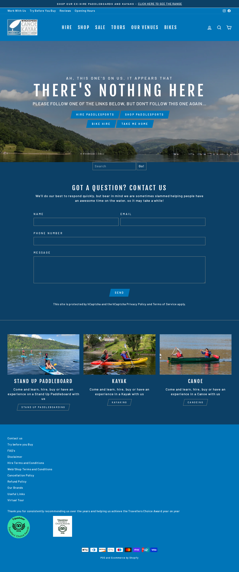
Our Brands (15, 487)
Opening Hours (85, 10)
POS (102, 557)
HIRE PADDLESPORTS (95, 114)
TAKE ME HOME (135, 123)
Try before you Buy (20, 444)
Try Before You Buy (43, 10)
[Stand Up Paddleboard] (43, 354)
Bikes (170, 27)
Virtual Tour (15, 500)
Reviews (65, 10)
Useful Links (16, 494)
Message (42, 252)
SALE (100, 27)
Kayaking (119, 402)
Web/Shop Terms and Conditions (29, 469)
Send (119, 292)
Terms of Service (165, 304)
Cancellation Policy (20, 475)
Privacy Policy (136, 304)
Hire (67, 27)
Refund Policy (17, 481)
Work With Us (16, 10)
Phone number (48, 233)
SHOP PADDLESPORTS (144, 114)
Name (39, 214)
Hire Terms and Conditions (25, 462)
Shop (84, 27)
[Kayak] (119, 354)
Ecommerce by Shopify (125, 557)
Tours (118, 27)
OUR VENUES (145, 27)
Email (126, 214)
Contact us (14, 438)
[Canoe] (196, 354)
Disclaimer (14, 456)
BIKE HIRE (101, 123)
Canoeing (195, 402)
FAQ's (11, 450)
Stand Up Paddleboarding (43, 407)
